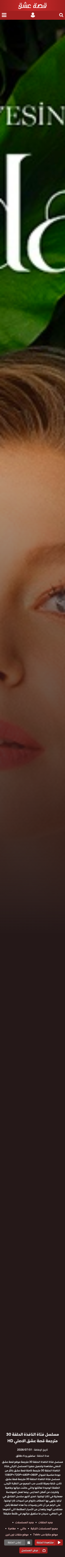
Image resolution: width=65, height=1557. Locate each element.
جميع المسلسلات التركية (44, 1528)
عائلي (23, 1528)
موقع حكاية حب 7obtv (45, 1534)
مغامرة (12, 1528)
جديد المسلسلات (24, 1522)
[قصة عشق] (32, 5)
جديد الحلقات (45, 1522)
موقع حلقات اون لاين (17, 1534)
